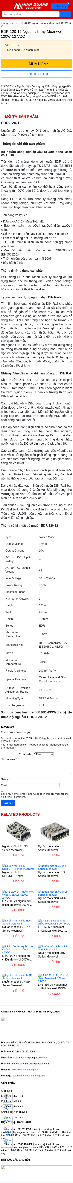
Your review (8, 759)
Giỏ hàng (61, 5)
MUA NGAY (38, 64)
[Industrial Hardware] (30, 5)
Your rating (27, 754)
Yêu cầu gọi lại (37, 73)
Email (5, 785)
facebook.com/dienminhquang (29, 1075)
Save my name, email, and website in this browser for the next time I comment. (35, 795)
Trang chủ (7, 23)
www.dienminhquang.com (25, 1069)
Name (5, 779)
